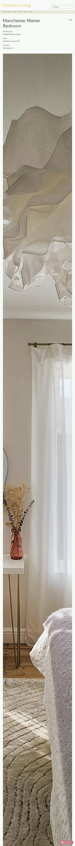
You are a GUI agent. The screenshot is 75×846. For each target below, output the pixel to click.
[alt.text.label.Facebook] (71, 11)
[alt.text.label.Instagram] (69, 11)
